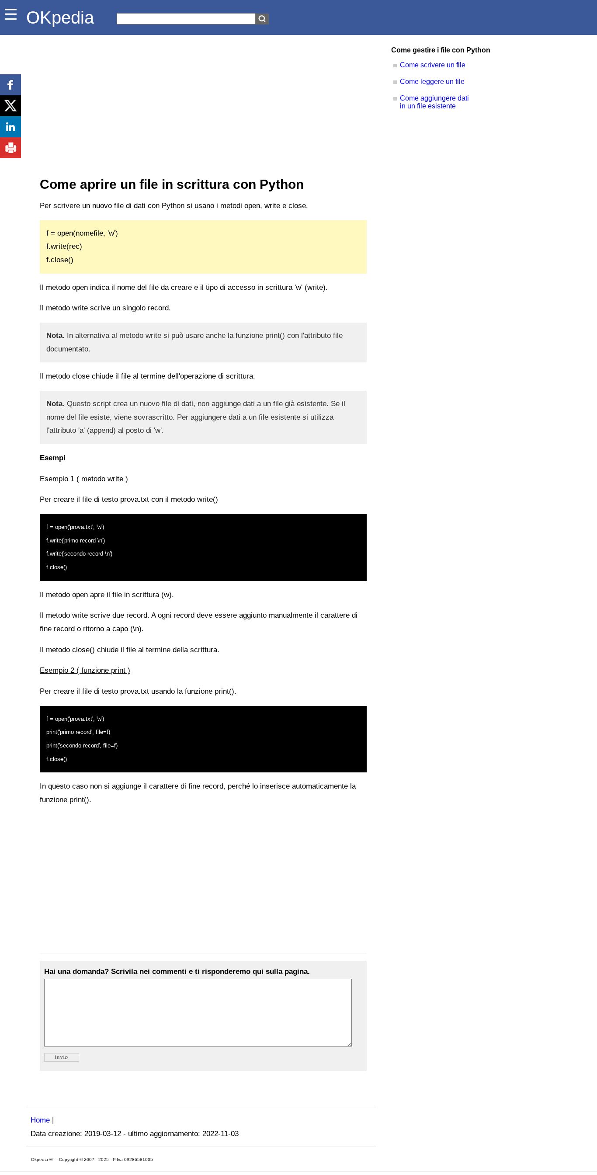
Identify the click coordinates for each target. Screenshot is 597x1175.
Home (40, 1120)
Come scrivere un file (432, 65)
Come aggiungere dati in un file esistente (434, 102)
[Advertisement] (201, 100)
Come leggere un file (432, 81)
